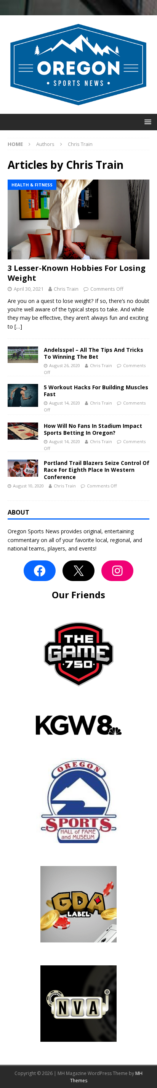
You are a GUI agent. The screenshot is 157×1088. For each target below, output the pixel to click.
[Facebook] (40, 570)
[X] (78, 570)
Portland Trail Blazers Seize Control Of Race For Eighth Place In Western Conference (96, 469)
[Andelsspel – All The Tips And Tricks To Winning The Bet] (23, 354)
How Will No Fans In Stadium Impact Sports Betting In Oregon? (93, 429)
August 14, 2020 (64, 403)
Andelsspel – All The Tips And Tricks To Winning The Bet (93, 353)
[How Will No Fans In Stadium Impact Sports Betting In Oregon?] (23, 431)
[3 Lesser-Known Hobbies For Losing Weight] (78, 219)
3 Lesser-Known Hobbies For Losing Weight (77, 273)
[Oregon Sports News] (78, 109)
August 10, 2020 (28, 486)
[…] (18, 326)
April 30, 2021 (28, 288)
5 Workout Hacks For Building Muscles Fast (96, 391)
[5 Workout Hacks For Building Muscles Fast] (23, 395)
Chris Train (66, 288)
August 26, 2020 (64, 365)
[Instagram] (117, 570)
